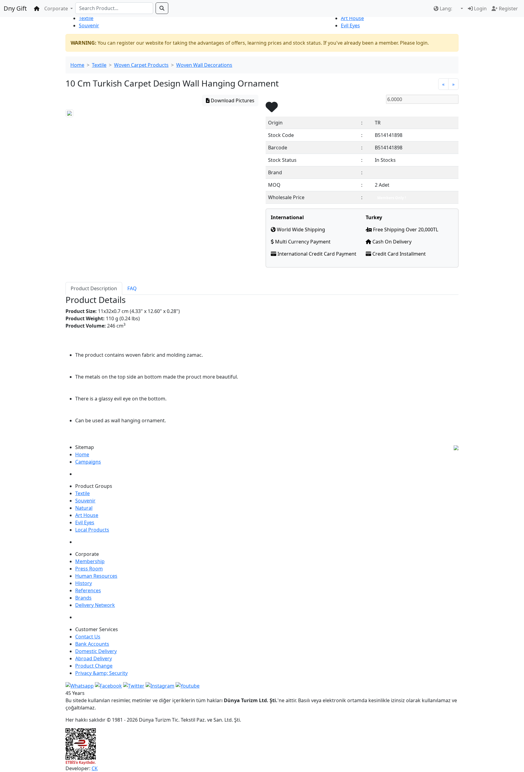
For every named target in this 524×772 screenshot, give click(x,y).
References (88, 590)
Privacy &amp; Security (101, 673)
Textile (86, 18)
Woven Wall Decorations (204, 65)
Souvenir (89, 25)
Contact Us (87, 636)
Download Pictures (232, 100)
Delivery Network (95, 605)
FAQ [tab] (132, 288)
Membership (90, 561)
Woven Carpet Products (141, 65)
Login (480, 8)
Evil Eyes (350, 25)
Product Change (94, 665)
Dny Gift (15, 8)
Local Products (92, 529)
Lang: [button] (445, 8)
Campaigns (88, 461)
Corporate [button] (56, 8)
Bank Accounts (92, 644)
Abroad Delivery (93, 658)
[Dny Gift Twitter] (133, 685)
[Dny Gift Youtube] (188, 685)
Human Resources (96, 576)
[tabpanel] (262, 367)
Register (508, 8)
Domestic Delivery (96, 651)
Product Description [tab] (94, 288)
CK (95, 768)
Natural (83, 508)
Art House (352, 18)
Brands (83, 597)
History (83, 583)
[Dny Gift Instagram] (160, 685)
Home (77, 65)
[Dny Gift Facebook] (80, 685)
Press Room (89, 568)
